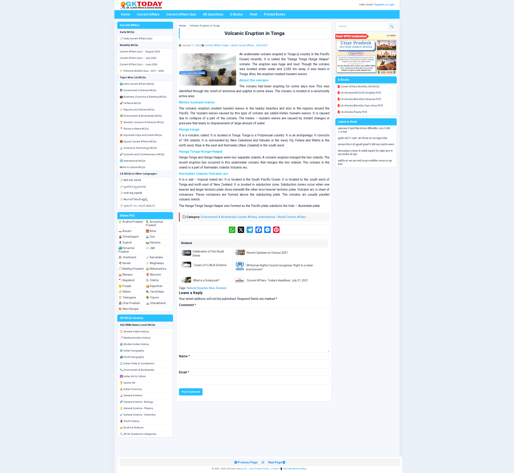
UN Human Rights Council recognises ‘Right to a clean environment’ (279, 267)
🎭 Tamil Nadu (155, 291)
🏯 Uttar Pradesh (129, 303)
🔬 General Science (131, 395)
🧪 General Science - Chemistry (138, 414)
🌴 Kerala (124, 263)
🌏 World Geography (132, 357)
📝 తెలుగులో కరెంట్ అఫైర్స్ (134, 199)
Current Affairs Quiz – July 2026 (138, 57)
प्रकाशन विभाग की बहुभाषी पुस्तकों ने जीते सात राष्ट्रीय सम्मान (366, 144)
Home (125, 14)
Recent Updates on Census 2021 (267, 252)
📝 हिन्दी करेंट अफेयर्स (130, 180)
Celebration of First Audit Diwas (208, 253)
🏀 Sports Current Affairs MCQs (138, 141)
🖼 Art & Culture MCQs (132, 167)
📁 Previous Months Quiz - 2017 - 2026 (142, 70)
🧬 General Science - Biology (136, 401)
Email (184, 372)
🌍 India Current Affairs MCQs (137, 83)
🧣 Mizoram (153, 274)
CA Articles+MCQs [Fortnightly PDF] (360, 92)
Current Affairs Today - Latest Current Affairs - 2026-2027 (236, 45)
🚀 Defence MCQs (130, 103)
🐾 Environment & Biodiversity (137, 369)
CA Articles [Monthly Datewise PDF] (360, 99)
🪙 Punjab (124, 286)
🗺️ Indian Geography (132, 350)
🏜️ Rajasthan (154, 286)
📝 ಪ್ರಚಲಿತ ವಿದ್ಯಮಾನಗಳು (133, 186)
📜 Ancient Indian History (134, 331)
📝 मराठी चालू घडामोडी (131, 193)
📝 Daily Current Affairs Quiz (136, 38)
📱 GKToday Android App (293, 468)
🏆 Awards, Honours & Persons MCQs (142, 122)
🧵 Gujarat (125, 242)
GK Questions (213, 14)
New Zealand (217, 288)
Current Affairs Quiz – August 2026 (140, 51)
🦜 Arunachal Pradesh (154, 223)
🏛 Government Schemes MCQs (138, 90)
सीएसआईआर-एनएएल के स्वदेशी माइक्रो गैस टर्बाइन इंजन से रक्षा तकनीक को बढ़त (365, 152)
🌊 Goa (150, 236)
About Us (242, 468)
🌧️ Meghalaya (155, 263)
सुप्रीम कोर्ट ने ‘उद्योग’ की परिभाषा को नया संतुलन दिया (362, 138)
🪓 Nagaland (126, 280)
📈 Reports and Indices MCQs (137, 109)
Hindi (253, 14)
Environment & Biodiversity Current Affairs (229, 217)
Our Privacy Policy (259, 468)
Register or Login (384, 4)
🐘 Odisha (152, 280)
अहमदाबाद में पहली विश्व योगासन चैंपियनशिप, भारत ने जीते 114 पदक (364, 130)
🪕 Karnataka (154, 257)
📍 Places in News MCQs (134, 128)
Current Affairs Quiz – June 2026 (138, 64)
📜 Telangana (127, 297)
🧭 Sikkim (124, 291)
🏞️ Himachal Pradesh (126, 249)
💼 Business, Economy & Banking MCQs (143, 96)
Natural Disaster (197, 288)
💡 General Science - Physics (136, 408)
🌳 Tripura (152, 297)
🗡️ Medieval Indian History (135, 337)
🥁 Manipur (125, 274)
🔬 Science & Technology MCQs (138, 147)
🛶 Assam (125, 231)
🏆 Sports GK (127, 382)
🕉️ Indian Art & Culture (133, 376)
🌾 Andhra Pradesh (130, 221)
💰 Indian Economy (131, 389)
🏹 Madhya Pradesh (131, 268)
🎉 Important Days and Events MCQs (141, 135)
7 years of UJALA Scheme (209, 265)
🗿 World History (129, 421)
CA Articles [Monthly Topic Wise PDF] (361, 105)
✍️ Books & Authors (131, 427)
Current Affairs (148, 14)
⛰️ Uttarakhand (156, 303)
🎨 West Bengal (128, 309)
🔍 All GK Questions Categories (138, 433)
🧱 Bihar (151, 231)
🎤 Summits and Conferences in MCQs (142, 154)
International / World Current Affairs (282, 217)
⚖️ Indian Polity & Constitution (137, 363)
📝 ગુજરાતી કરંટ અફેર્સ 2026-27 (137, 205)
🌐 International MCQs (132, 160)
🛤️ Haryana (153, 242)
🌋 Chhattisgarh (128, 236)
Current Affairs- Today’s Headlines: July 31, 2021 (277, 280)
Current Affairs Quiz (181, 14)
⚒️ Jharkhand (127, 257)
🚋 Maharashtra (156, 268)
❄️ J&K (150, 248)
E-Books (236, 14)
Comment (187, 305)
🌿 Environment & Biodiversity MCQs (141, 115)
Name (184, 356)
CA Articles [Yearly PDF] (353, 111)
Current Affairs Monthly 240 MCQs (359, 86)
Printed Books (274, 14)
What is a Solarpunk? (206, 280)
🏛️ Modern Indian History (134, 344)
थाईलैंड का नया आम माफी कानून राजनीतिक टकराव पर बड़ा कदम (365, 162)
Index (275, 468)
